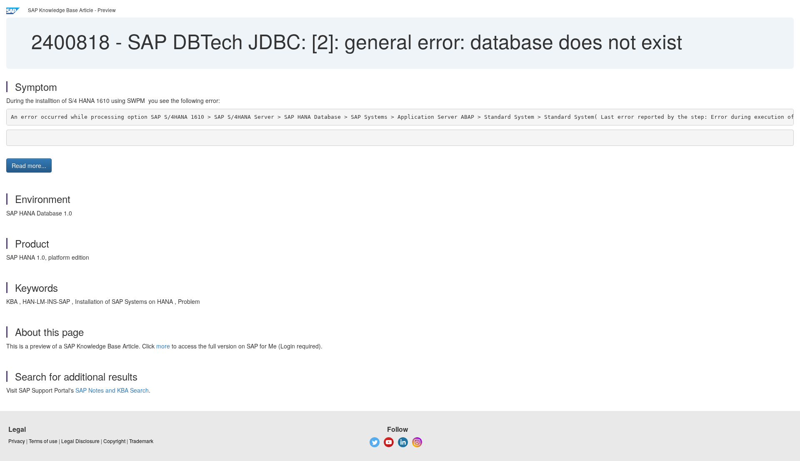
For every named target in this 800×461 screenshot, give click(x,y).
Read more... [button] (29, 165)
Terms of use (43, 440)
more (163, 346)
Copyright (114, 440)
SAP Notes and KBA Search (112, 390)
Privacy (16, 440)
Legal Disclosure (80, 440)
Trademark (141, 440)
